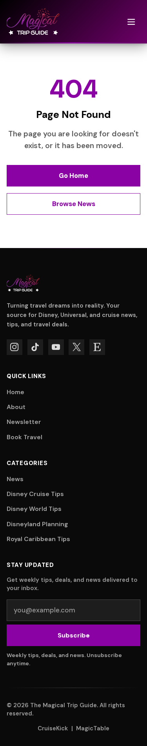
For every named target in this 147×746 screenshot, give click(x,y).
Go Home (73, 175)
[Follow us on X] (76, 347)
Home (15, 392)
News (15, 479)
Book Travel (24, 437)
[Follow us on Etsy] (97, 347)
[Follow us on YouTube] (56, 347)
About (16, 407)
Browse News (73, 203)
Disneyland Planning (37, 524)
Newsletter (24, 422)
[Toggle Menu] (131, 22)
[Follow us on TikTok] (35, 347)
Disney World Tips (34, 509)
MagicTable (92, 728)
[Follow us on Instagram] (14, 347)
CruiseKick (53, 728)
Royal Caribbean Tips (38, 539)
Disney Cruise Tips (35, 494)
